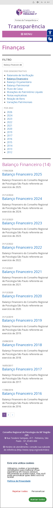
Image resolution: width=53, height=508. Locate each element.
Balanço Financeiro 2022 (22, 247)
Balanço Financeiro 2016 (22, 393)
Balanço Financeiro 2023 (22, 223)
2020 (9, 128)
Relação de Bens (16, 98)
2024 (9, 115)
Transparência (26, 26)
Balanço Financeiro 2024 (22, 198)
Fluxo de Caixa (15, 88)
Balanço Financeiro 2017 (22, 369)
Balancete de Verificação (20, 75)
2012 (9, 152)
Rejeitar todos (20, 491)
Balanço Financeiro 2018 (22, 344)
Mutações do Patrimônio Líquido (25, 92)
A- (42, 2)
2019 (9, 132)
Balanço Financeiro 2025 (22, 174)
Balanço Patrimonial (18, 85)
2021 (9, 125)
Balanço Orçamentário (19, 82)
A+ (48, 2)
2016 (9, 139)
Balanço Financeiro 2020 (22, 295)
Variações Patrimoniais (19, 102)
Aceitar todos (37, 499)
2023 (9, 118)
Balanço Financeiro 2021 (22, 271)
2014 (9, 145)
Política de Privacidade (18, 481)
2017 (9, 135)
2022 (9, 122)
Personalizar (38, 491)
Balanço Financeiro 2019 (22, 320)
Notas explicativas (17, 95)
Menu (27, 34)
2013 (9, 149)
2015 (9, 142)
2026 (9, 112)
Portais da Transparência (26, 20)
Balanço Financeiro (12, 65)
